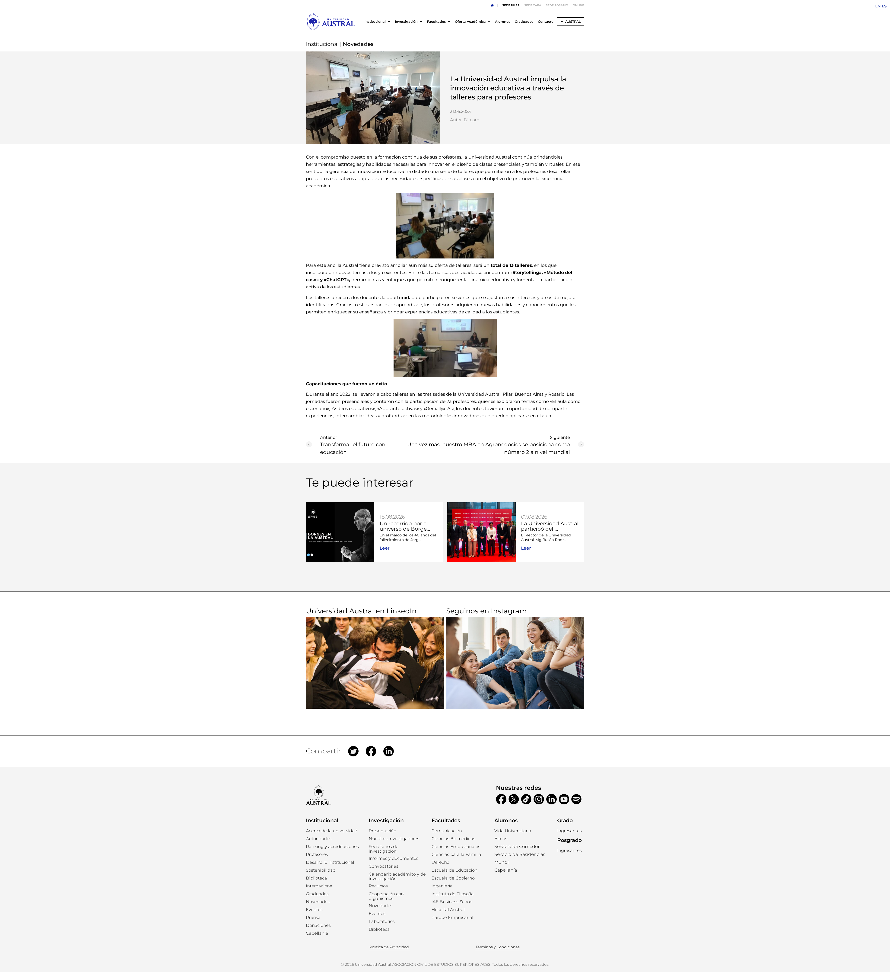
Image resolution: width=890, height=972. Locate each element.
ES (884, 6)
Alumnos (506, 820)
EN (878, 6)
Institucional (322, 44)
